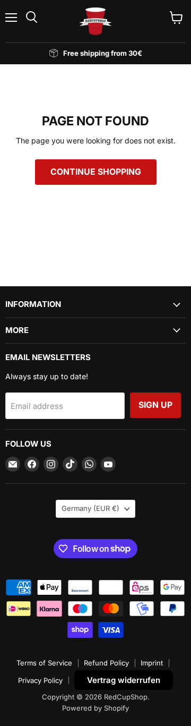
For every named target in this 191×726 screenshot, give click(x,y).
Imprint (152, 663)
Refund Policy (106, 663)
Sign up (155, 405)
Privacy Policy (40, 680)
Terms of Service (44, 663)
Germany (90, 508)
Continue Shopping (95, 172)
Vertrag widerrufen (123, 680)
